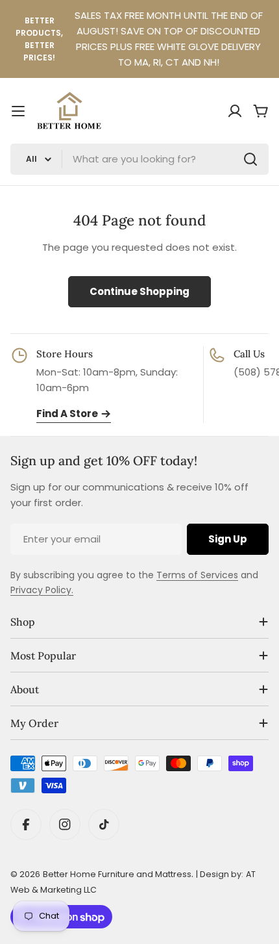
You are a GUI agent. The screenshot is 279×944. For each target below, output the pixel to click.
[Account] (235, 111)
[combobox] (139, 159)
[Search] (250, 159)
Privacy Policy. (41, 589)
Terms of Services (197, 574)
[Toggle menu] (18, 111)
